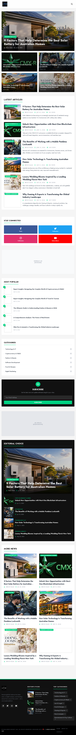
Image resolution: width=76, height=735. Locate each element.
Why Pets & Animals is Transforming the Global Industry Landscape (36, 327)
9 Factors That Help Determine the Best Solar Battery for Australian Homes (44, 108)
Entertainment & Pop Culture (63, 718)
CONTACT (59, 732)
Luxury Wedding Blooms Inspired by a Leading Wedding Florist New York (44, 178)
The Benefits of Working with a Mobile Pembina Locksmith (45, 143)
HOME (58, 728)
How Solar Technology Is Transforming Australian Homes (45, 160)
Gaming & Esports (61, 710)
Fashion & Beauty (61, 696)
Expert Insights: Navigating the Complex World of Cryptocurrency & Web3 (38, 289)
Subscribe (38, 402)
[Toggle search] (72, 4)
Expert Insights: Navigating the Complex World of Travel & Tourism (36, 299)
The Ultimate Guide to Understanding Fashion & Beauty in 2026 (35, 308)
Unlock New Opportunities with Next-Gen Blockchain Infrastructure (47, 125)
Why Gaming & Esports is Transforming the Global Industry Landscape (46, 196)
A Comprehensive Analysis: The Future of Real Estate (31, 318)
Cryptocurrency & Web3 (63, 700)
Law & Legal (59, 703)
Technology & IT (60, 693)
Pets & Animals (60, 714)
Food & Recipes (60, 707)
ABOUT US (64, 728)
